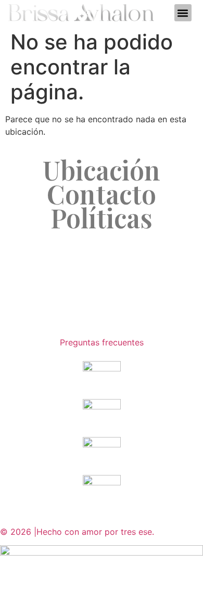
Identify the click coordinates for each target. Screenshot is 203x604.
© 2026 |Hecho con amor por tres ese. (78, 531)
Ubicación (101, 170)
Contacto (101, 194)
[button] (183, 12)
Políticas (101, 218)
